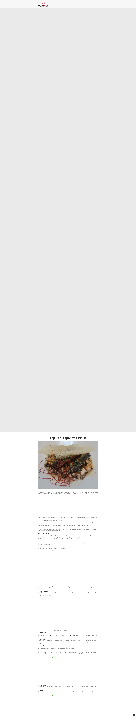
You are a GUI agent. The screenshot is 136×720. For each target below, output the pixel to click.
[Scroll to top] (134, 714)
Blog (79, 4)
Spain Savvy (77, 224)
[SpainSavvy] (43, 4)
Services (60, 4)
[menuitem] (55, 4)
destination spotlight (68, 224)
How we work (67, 4)
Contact (84, 4)
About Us (55, 4)
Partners (74, 4)
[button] (94, 4)
